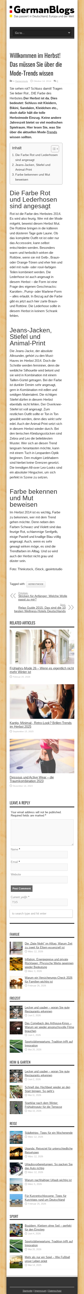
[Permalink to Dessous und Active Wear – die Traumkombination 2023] (42, 772)
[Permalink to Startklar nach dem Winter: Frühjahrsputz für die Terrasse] (16, 1113)
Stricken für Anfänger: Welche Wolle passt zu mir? (42, 596)
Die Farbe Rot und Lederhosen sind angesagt (36, 157)
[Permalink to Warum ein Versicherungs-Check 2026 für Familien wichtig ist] (16, 987)
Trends (52, 132)
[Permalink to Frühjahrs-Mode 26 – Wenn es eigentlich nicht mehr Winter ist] (42, 663)
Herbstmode (36, 584)
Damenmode (21, 81)
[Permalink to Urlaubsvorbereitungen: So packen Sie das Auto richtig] (16, 1174)
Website (16, 874)
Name (14, 849)
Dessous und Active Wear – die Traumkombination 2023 (32, 779)
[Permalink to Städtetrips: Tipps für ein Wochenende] (16, 1143)
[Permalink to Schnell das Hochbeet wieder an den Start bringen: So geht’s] (16, 1097)
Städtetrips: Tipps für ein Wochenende (49, 1132)
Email (14, 862)
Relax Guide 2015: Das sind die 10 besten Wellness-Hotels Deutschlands (40, 608)
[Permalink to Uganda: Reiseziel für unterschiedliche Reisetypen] (16, 1158)
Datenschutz (55, 1290)
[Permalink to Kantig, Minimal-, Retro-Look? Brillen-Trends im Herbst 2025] (42, 717)
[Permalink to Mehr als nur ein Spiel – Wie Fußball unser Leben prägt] (16, 1267)
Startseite (28, 1290)
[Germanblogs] (42, 14)
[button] (53, 148)
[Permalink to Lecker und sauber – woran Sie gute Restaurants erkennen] (16, 1017)
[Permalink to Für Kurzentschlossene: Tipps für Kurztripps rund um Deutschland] (16, 1206)
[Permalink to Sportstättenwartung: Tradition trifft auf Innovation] (16, 1051)
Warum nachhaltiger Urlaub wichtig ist (48, 1180)
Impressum (40, 1290)
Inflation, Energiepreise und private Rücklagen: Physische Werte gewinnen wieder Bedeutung (49, 963)
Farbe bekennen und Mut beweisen (32, 177)
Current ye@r (20, 897)
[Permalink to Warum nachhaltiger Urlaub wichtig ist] (16, 1190)
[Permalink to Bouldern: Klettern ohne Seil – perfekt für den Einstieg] (16, 1235)
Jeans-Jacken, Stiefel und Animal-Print (32, 167)
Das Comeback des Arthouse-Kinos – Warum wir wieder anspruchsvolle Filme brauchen (49, 1027)
